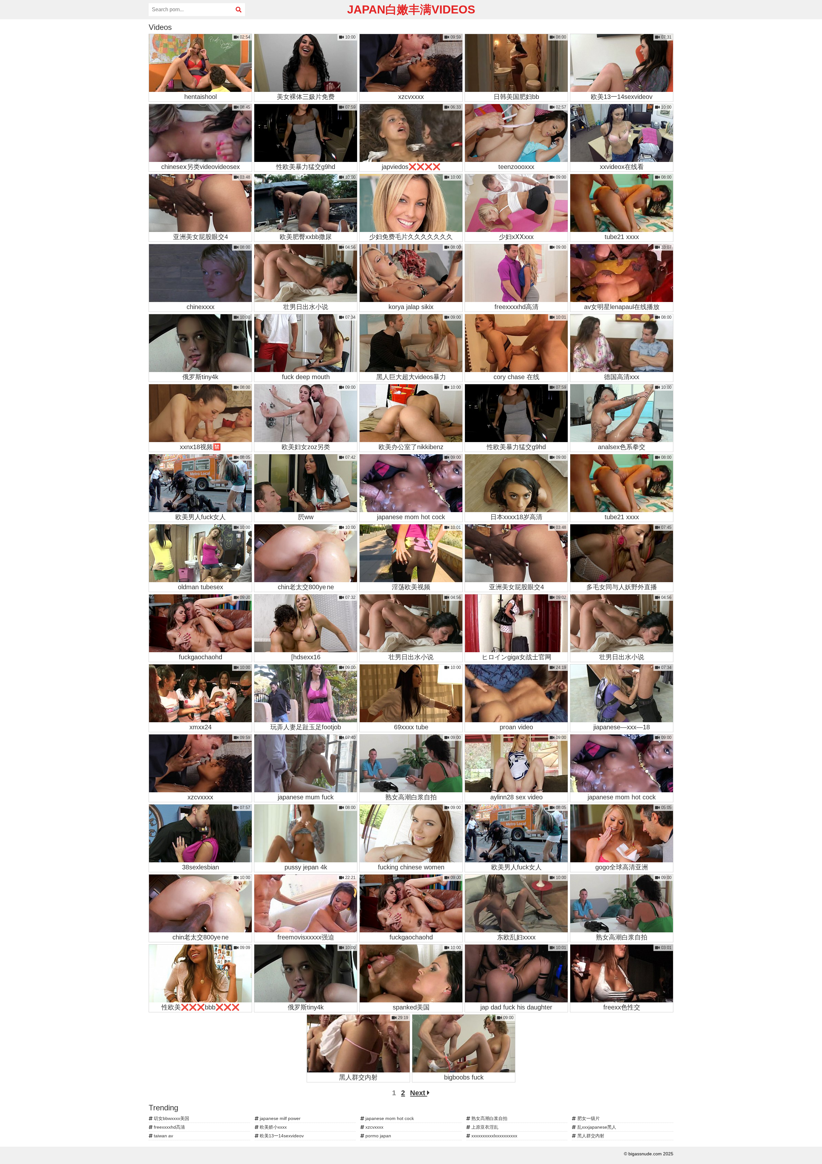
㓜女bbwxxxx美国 (171, 1118)
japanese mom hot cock (389, 1118)
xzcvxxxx (373, 1127)
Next (418, 1093)
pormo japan (377, 1135)
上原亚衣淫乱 (484, 1127)
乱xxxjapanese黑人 (596, 1127)
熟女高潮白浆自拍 (488, 1118)
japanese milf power (279, 1118)
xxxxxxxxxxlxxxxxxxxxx (493, 1135)
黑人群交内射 (590, 1135)
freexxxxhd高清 (169, 1127)
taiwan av (163, 1135)
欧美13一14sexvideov (281, 1135)
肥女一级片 (588, 1118)
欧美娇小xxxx (272, 1127)
